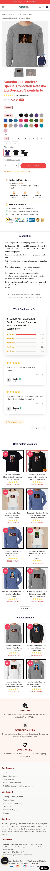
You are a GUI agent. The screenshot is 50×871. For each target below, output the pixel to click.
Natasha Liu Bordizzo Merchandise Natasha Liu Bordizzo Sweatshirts (37, 477)
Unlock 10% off (4, 860)
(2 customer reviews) (21, 95)
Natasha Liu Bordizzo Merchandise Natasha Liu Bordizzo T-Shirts (12, 477)
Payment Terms (8, 800)
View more (25, 608)
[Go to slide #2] (31, 72)
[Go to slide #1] (19, 72)
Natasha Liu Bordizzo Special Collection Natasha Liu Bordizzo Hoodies (37, 515)
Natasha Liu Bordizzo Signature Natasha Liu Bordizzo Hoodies (13, 553)
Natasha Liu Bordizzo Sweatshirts (16, 18)
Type (5, 104)
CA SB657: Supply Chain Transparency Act (18, 786)
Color (6, 111)
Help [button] (45, 868)
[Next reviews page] (44, 428)
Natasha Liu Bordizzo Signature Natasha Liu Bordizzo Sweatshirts (13, 648)
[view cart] (46, 7)
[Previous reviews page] (33, 428)
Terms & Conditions (10, 776)
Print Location (9, 147)
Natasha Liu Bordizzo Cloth (20, 15)
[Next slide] (44, 43)
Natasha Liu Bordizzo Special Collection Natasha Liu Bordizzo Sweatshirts (37, 594)
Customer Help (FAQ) (10, 810)
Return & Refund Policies (12, 803)
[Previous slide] (5, 43)
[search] (40, 7)
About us (6, 773)
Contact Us (7, 806)
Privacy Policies (8, 779)
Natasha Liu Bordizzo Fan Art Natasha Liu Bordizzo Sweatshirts (36, 648)
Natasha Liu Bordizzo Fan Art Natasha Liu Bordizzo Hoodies (12, 594)
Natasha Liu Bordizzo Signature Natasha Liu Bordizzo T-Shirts (13, 515)
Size (5, 135)
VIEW (13, 470)
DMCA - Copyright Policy (12, 783)
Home (4, 15)
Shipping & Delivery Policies (13, 797)
